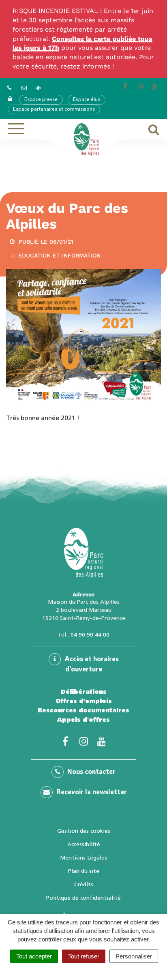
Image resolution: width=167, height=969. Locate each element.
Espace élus (86, 99)
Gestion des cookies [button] (83, 831)
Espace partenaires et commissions (54, 109)
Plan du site (83, 871)
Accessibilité (83, 844)
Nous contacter (91, 772)
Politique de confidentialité (83, 897)
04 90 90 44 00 (90, 634)
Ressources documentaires (83, 710)
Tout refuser (83, 956)
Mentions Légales (83, 857)
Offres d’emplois (84, 701)
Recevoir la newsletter (91, 792)
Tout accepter (34, 956)
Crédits (83, 884)
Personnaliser (134, 956)
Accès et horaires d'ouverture (91, 664)
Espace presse (41, 99)
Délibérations (84, 691)
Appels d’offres (83, 719)
